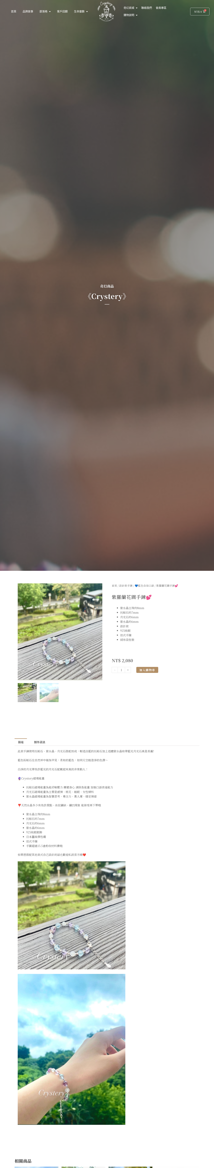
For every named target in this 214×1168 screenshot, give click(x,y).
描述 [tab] (21, 742)
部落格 (43, 11)
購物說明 (129, 15)
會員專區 (161, 7)
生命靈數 (79, 11)
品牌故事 (28, 11)
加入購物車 (147, 670)
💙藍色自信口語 (144, 585)
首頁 (13, 11)
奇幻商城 (129, 7)
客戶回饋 (62, 11)
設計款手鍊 (126, 585)
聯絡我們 (146, 7)
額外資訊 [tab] (39, 742)
